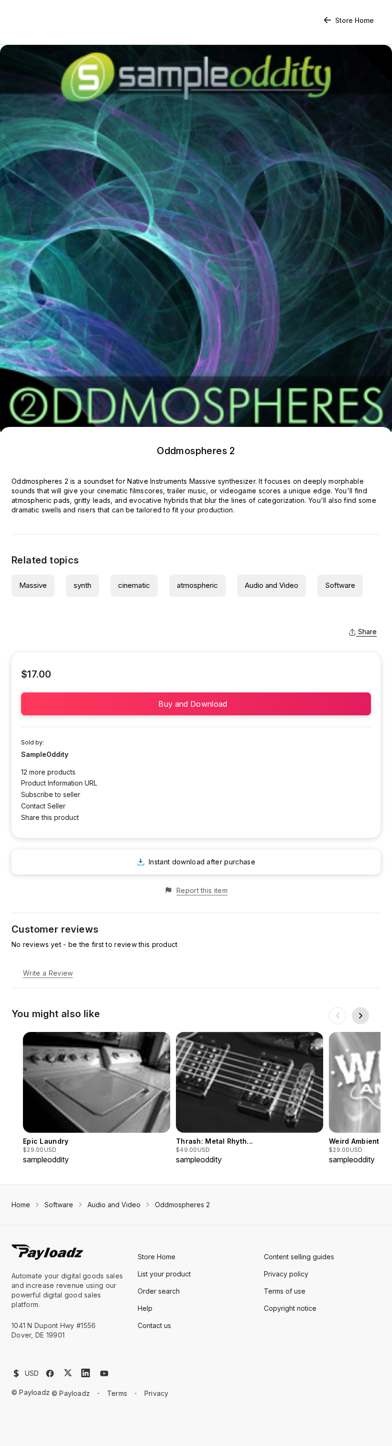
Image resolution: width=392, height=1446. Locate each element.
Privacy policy (286, 1274)
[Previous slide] (337, 1015)
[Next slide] (360, 1015)
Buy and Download (195, 704)
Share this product (50, 817)
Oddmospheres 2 (182, 1205)
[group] (96, 1098)
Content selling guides (299, 1257)
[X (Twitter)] (68, 1373)
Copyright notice (290, 1308)
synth (82, 585)
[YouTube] (104, 1373)
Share (367, 631)
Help (145, 1308)
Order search (159, 1291)
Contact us (154, 1325)
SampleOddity (44, 754)
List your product (164, 1274)
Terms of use (284, 1291)
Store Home (354, 20)
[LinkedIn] (85, 1373)
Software (340, 585)
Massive (33, 585)
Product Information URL (59, 783)
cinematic (134, 585)
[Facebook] (49, 1373)
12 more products (48, 772)
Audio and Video (271, 585)
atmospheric (197, 585)
